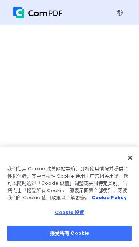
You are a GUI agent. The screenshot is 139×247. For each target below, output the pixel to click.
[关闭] (130, 158)
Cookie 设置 (69, 212)
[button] (121, 13)
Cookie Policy (109, 197)
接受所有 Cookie (69, 233)
